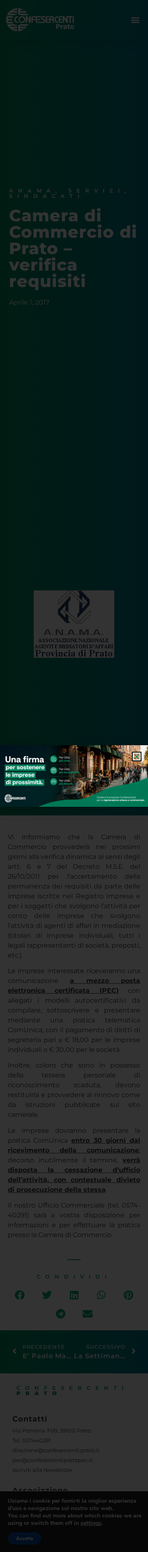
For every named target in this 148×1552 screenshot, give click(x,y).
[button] (137, 756)
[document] (74, 776)
